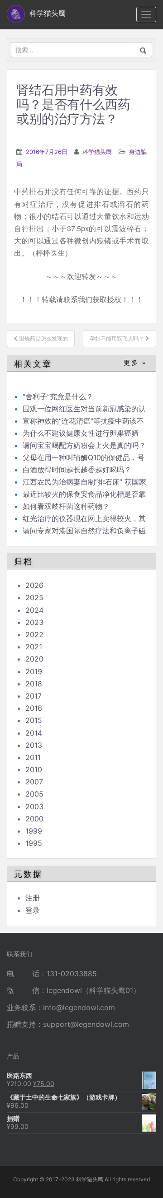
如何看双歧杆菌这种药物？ (66, 506)
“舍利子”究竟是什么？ (58, 396)
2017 (33, 695)
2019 (33, 671)
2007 (34, 781)
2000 (34, 818)
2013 (33, 745)
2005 (34, 793)
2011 (33, 757)
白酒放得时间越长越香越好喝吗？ (77, 469)
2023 (34, 622)
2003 (34, 806)
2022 (34, 634)
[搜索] (143, 49)
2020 (34, 658)
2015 (33, 720)
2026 (34, 585)
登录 (32, 910)
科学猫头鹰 (97, 151)
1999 (33, 830)
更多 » (135, 362)
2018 (33, 683)
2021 (33, 646)
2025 (34, 597)
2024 (34, 610)
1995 (33, 843)
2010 (33, 769)
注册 (32, 897)
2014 (33, 732)
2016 (33, 708)
